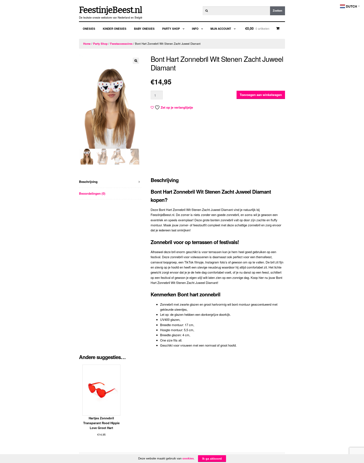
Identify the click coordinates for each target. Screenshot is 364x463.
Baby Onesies (144, 29)
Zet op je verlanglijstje (177, 107)
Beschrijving (88, 181)
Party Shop (171, 29)
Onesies (89, 29)
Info (195, 29)
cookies (188, 458)
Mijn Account (220, 29)
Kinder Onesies (114, 29)
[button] (136, 61)
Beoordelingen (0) (92, 193)
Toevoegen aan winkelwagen (261, 94)
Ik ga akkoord (212, 458)
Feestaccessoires (121, 44)
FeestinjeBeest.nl (110, 10)
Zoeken (277, 10)
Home (87, 44)
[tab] (110, 182)
